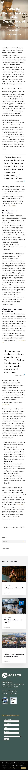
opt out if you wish (14, 768)
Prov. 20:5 (6, 404)
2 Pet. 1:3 (12, 206)
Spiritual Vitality (14, 30)
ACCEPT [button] (23, 767)
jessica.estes (7, 593)
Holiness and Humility (14, 28)
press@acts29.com (12, 693)
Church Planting (14, 25)
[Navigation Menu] (26, 2)
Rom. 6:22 (20, 504)
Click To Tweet (19, 181)
